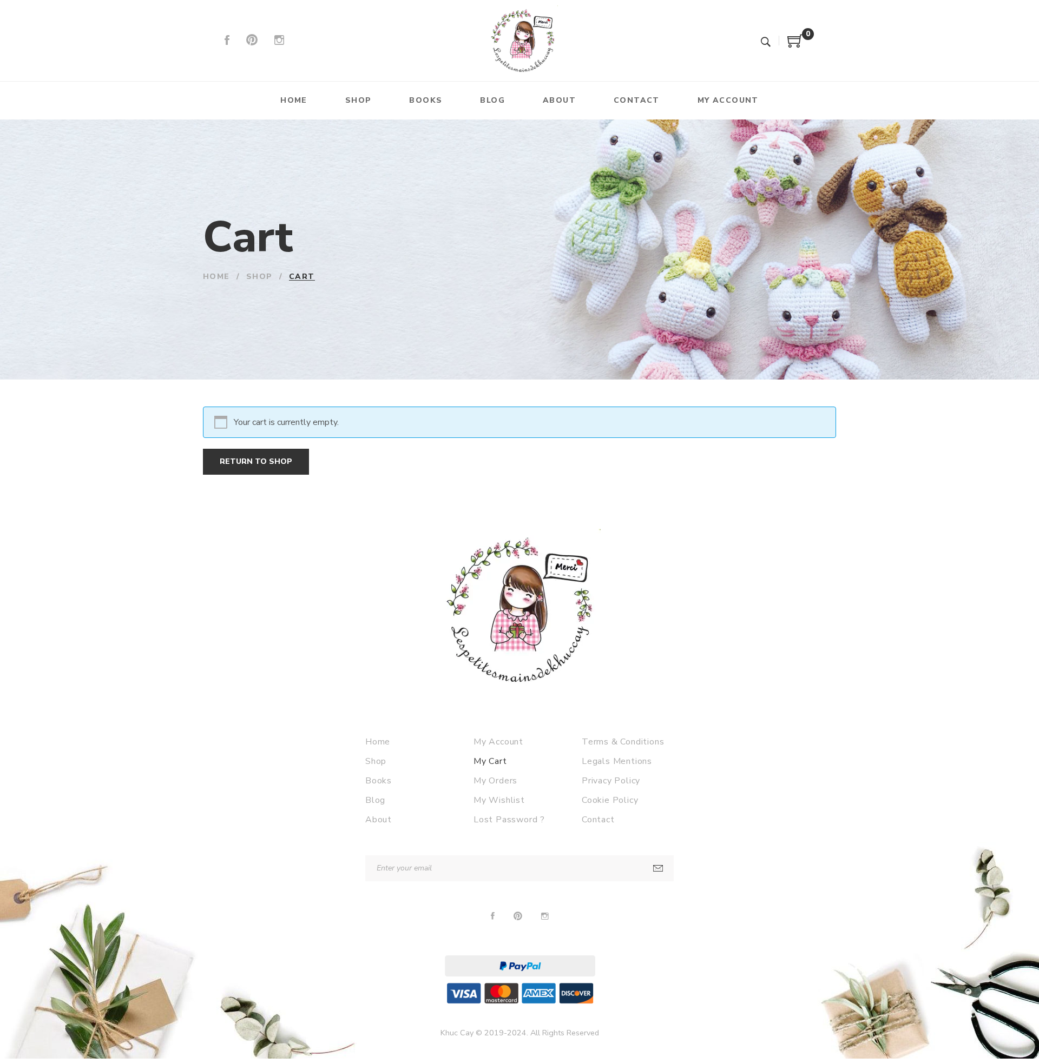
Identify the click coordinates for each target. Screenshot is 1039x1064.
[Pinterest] (252, 40)
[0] (795, 45)
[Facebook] (227, 40)
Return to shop (256, 461)
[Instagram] (279, 40)
